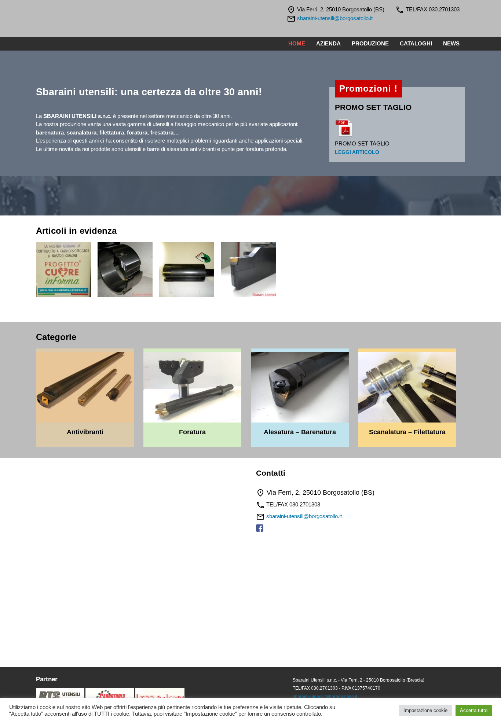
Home (296, 43)
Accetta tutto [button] (473, 710)
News (451, 43)
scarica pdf (344, 128)
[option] (67, 271)
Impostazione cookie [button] (425, 710)
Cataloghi (416, 43)
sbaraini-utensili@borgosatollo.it (335, 18)
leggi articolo (357, 152)
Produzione (370, 43)
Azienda (328, 43)
